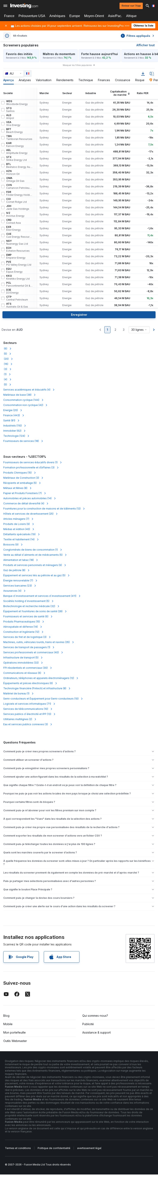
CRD (13, 221)
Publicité (88, 1024)
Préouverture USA (32, 16)
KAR (15, 145)
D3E (12, 291)
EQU (14, 270)
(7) (22, 493)
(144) (21, 399)
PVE (18, 263)
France (9, 16)
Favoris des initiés (19, 54)
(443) (11, 415)
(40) (16, 529)
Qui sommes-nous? (95, 1015)
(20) (6, 358)
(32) (29, 606)
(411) (39, 595)
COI (16, 200)
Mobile (8, 1024)
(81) (9, 420)
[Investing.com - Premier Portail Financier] (24, 5)
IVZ (15, 214)
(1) (5, 374)
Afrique (131, 16)
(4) (5, 379)
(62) (12, 430)
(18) (21, 441)
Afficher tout (145, 45)
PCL (19, 284)
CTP (17, 298)
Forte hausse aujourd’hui (99, 54)
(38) (17, 394)
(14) (27, 498)
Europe (74, 16)
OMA (15, 179)
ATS (17, 305)
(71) (27, 703)
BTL (19, 165)
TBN (19, 138)
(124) (14, 435)
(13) (27, 714)
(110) (12, 425)
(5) (5, 353)
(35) (36, 642)
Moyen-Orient (94, 16)
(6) (5, 348)
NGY (17, 242)
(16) (5, 363)
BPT (14, 131)
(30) (25, 667)
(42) (23, 405)
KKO (18, 277)
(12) (42, 508)
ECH (18, 249)
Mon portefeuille (14, 1032)
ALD (10, 117)
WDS (17, 103)
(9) (16, 524)
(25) (28, 513)
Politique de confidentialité (54, 1148)
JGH (17, 207)
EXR (13, 228)
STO (10, 110)
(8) (15, 488)
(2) (17, 719)
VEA (13, 124)
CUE (19, 235)
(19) (19, 534)
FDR (19, 193)
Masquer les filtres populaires (77, 65)
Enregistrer (79, 314)
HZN (13, 172)
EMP (16, 256)
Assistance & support (96, 1032)
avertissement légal (89, 1148)
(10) (41, 698)
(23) (17, 585)
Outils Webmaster (15, 1041)
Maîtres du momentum (59, 54)
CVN (19, 186)
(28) (33, 611)
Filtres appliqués (136, 35)
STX (16, 158)
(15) (17, 472)
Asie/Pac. (115, 16)
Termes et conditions (18, 1148)
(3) (5, 369)
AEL (17, 151)
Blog (6, 1015)
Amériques (57, 16)
